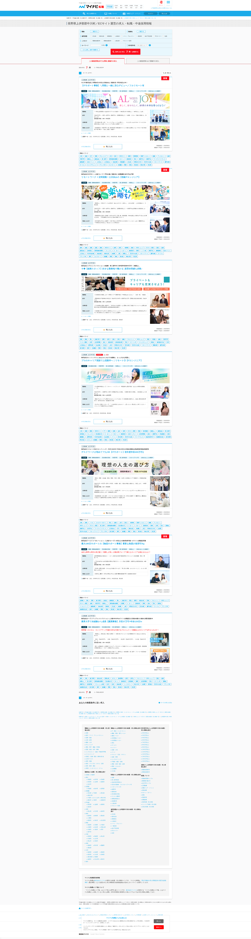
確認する (159, 927)
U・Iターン (117, 250)
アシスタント (161, 156)
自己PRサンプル (146, 783)
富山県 (89, 811)
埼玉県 (149, 165)
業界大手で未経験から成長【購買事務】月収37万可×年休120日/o (111, 621)
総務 (115, 522)
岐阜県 (89, 815)
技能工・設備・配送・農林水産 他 (95, 756)
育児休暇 (127, 345)
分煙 (91, 342)
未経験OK (114, 801)
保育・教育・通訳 (90, 766)
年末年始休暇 (90, 253)
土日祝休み (107, 162)
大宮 (81, 156)
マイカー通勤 (83, 342)
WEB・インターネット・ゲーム (94, 768)
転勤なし (89, 159)
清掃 (103, 339)
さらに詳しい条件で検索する (90, 49)
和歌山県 (103, 827)
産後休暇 (110, 342)
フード (113, 752)
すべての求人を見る (166, 702)
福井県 (102, 811)
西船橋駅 (122, 162)
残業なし (125, 253)
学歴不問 (82, 159)
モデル (113, 678)
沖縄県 (96, 857)
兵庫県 (89, 827)
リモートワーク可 (116, 787)
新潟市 (89, 807)
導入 (91, 339)
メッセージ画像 (86, 133)
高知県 (89, 847)
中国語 (154, 339)
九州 (136, 7)
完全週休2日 (99, 434)
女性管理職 (97, 342)
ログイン (161, 5)
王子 (91, 156)
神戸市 (89, 832)
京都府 (96, 824)
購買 (129, 156)
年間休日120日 (138, 162)
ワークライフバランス (159, 159)
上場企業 (114, 803)
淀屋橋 (81, 600)
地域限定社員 (159, 437)
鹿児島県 (90, 857)
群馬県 (102, 788)
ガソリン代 (133, 342)
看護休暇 (155, 345)
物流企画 (141, 600)
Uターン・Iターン (147, 792)
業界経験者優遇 (113, 159)
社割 (168, 434)
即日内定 (82, 440)
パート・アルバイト (117, 823)
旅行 (115, 156)
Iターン (122, 159)
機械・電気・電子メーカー (119, 733)
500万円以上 (145, 737)
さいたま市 (96, 797)
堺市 (102, 829)
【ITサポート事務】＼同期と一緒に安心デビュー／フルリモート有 (112, 85)
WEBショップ (140, 247)
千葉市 (89, 797)
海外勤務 (145, 431)
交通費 (122, 603)
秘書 (154, 156)
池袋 (86, 156)
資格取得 (129, 159)
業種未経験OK (146, 772)
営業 (96, 156)
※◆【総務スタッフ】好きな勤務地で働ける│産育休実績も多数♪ (111, 269)
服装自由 (97, 159)
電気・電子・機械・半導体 (93, 747)
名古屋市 (103, 820)
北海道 (116, 5)
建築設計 (112, 600)
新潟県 (89, 804)
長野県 (102, 804)
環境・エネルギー (116, 766)
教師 (132, 247)
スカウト (150, 13)
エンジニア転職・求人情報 (149, 804)
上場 (119, 253)
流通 (96, 247)
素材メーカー (115, 735)
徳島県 (89, 845)
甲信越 (109, 7)
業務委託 (114, 819)
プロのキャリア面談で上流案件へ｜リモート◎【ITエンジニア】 (112, 360)
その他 (113, 771)
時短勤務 (162, 434)
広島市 (96, 841)
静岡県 (96, 815)
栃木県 (96, 788)
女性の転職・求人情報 (148, 806)
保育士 (132, 678)
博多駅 (107, 606)
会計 (119, 431)
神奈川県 (142, 165)
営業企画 (107, 678)
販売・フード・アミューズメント (94, 735)
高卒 (90, 256)
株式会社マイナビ (99, 880)
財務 (114, 431)
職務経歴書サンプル (147, 778)
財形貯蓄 (89, 684)
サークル (82, 165)
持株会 (152, 342)
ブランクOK (102, 165)
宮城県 (102, 779)
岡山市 (89, 841)
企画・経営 (89, 740)
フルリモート (111, 165)
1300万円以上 (146, 756)
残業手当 (148, 159)
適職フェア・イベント (148, 788)
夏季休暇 (90, 345)
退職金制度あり (116, 798)
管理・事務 (89, 761)
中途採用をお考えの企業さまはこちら (162, 8)
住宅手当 (89, 528)
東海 (116, 7)
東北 (121, 5)
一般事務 (126, 247)
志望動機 (144, 785)
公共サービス (89, 759)
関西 (121, 7)
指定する (95, 31)
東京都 (136, 165)
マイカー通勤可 (116, 796)
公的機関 (114, 768)
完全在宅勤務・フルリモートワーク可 (122, 784)
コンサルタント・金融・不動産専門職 (96, 751)
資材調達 (120, 678)
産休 (104, 342)
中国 (126, 7)
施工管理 (98, 600)
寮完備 (150, 684)
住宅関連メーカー (116, 738)
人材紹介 (114, 821)
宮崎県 (102, 854)
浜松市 (96, 820)
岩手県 (96, 779)
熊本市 (102, 859)
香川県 (96, 845)
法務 (113, 339)
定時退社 (89, 250)
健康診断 (82, 162)
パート (113, 437)
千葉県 (95, 793)
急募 (168, 156)
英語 (157, 247)
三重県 (89, 818)
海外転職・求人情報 (147, 802)
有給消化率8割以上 (117, 782)
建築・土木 (89, 742)
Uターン (138, 525)
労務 (148, 600)
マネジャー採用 (116, 805)
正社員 (129, 162)
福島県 (102, 781)
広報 (118, 339)
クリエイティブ (90, 754)
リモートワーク (158, 162)
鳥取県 (89, 836)
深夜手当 (141, 159)
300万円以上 (145, 733)
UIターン (115, 434)
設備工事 (97, 339)
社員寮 (159, 528)
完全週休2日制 (116, 794)
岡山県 (102, 836)
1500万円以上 (146, 761)
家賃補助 (130, 681)
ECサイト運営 (150, 247)
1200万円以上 (146, 754)
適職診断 (144, 799)
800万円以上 (145, 744)
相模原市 (103, 800)
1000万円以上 (146, 749)
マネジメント (130, 339)
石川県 (96, 811)
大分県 (96, 854)
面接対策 (144, 797)
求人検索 (82, 915)
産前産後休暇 (118, 342)
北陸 (141, 5)
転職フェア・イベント (149, 915)
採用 (120, 247)
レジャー (114, 747)
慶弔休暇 (167, 162)
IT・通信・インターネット (119, 731)
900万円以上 (145, 747)
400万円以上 (145, 735)
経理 (115, 247)
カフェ (89, 440)
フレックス (108, 250)
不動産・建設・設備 (117, 761)
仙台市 (89, 784)
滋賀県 (89, 824)
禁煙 (137, 250)
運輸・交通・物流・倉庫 (118, 764)
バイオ (91, 522)
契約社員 (106, 253)
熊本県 (89, 854)
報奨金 (159, 603)
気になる (164, 13)
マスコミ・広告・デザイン (119, 754)
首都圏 (131, 5)
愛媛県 (102, 845)
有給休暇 (115, 162)
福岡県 (89, 852)
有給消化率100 (150, 437)
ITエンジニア (103, 156)
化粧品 (105, 600)
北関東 (126, 5)
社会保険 (98, 345)
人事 (120, 522)
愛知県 (102, 815)
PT (104, 431)
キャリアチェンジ (92, 165)
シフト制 (143, 250)
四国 (131, 7)
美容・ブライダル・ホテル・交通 (94, 763)
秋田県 (89, 781)
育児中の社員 (147, 162)
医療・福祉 (89, 737)
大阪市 (96, 829)
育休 (135, 159)
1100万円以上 (146, 751)
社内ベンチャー (132, 434)
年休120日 (136, 684)
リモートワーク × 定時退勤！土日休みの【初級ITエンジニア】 (110, 177)
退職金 (167, 525)
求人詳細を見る (86, 146)
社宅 (168, 342)
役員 (113, 833)
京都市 (89, 829)
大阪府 (102, 824)
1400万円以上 (146, 759)
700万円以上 (145, 742)
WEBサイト (122, 156)
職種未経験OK (146, 769)
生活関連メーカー (116, 740)
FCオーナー (115, 830)
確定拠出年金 (160, 342)
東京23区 (103, 797)
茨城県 (89, 788)
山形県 (96, 781)
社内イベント (90, 162)
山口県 (96, 838)
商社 (113, 742)
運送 (130, 600)
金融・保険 (115, 757)
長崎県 (102, 852)
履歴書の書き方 (146, 781)
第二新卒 (104, 159)
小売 (110, 156)
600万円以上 (145, 740)
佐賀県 (96, 852)
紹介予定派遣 (115, 828)
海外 (141, 7)
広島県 (89, 838)
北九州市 (96, 859)
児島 (81, 522)
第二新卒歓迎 (115, 780)
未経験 (113, 253)
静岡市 (89, 820)
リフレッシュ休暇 (99, 684)
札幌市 (93, 774)
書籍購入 (82, 437)
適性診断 (144, 790)
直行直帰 (82, 348)
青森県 (89, 779)
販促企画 (99, 678)
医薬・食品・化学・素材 (92, 749)
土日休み (99, 162)
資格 (143, 795)
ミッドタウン (127, 684)
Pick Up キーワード (92, 915)
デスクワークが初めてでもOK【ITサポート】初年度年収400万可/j (112, 452)
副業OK (114, 789)
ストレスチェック (143, 342)
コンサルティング (116, 759)
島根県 (96, 836)
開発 (101, 247)
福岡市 (89, 859)
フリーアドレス (139, 437)
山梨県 (96, 804)
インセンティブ (84, 606)
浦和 (81, 247)
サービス (114, 745)
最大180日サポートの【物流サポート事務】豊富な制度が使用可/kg (112, 543)
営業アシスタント (145, 156)
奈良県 (96, 827)
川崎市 (95, 800)
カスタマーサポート (101, 522)
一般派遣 (114, 826)
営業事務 (135, 156)
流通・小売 (115, 750)
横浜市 (89, 800)
